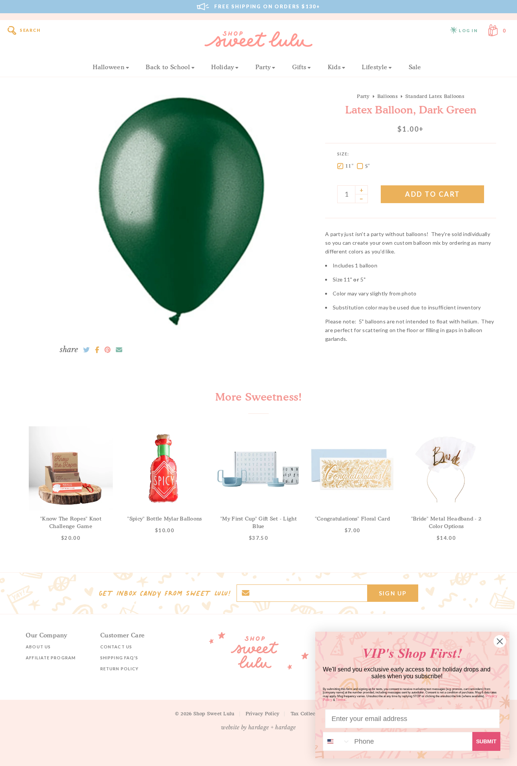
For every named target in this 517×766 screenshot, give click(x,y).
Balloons (387, 96)
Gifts (299, 67)
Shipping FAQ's (119, 657)
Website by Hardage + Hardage (258, 727)
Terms (341, 700)
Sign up (392, 593)
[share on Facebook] (97, 349)
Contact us (116, 646)
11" (349, 165)
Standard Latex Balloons (434, 96)
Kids (334, 67)
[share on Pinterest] (107, 349)
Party (263, 67)
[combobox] (336, 741)
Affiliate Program (51, 657)
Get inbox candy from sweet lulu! (164, 593)
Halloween (109, 67)
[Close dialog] (499, 641)
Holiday (222, 67)
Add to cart (432, 194)
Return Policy (119, 668)
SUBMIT (486, 741)
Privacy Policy (263, 713)
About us (38, 646)
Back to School (168, 67)
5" (367, 165)
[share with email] (119, 349)
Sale (415, 67)
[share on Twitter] (86, 349)
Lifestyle (374, 67)
